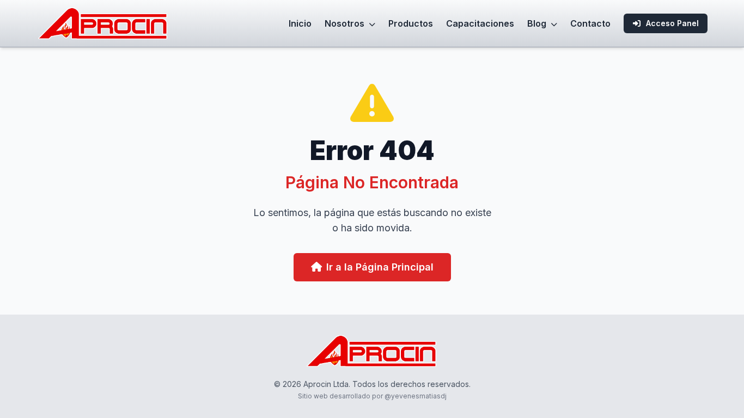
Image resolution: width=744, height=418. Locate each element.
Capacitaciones (480, 23)
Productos (410, 23)
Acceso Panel (672, 23)
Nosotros (346, 23)
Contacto (590, 23)
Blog (537, 23)
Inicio (300, 23)
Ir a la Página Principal (380, 267)
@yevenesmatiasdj (416, 396)
